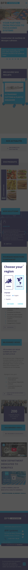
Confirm (20, 304)
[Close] (23, 265)
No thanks (10, 304)
